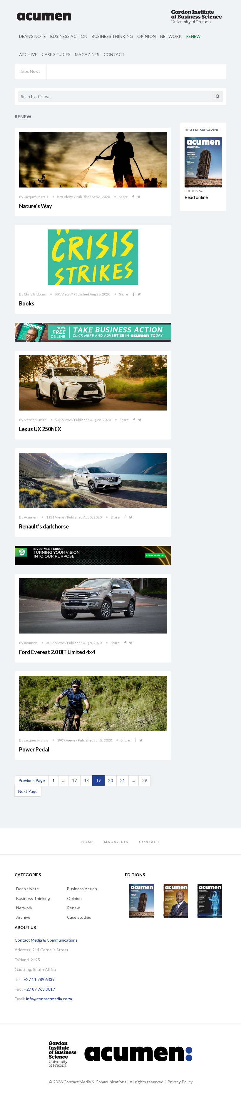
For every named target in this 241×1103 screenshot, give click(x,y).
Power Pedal (34, 749)
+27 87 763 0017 (39, 989)
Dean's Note (32, 36)
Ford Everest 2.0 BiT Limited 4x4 (57, 652)
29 (144, 780)
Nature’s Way (35, 206)
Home (87, 842)
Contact (114, 54)
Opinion (146, 36)
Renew (193, 36)
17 (74, 780)
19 (98, 780)
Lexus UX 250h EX (40, 429)
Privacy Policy (180, 1081)
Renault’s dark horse (44, 526)
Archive (28, 54)
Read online (196, 197)
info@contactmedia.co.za (49, 998)
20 (110, 780)
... (63, 780)
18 (86, 780)
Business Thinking (112, 36)
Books (26, 303)
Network (171, 36)
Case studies (56, 54)
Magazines (87, 54)
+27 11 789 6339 (39, 979)
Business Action (68, 36)
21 (122, 780)
